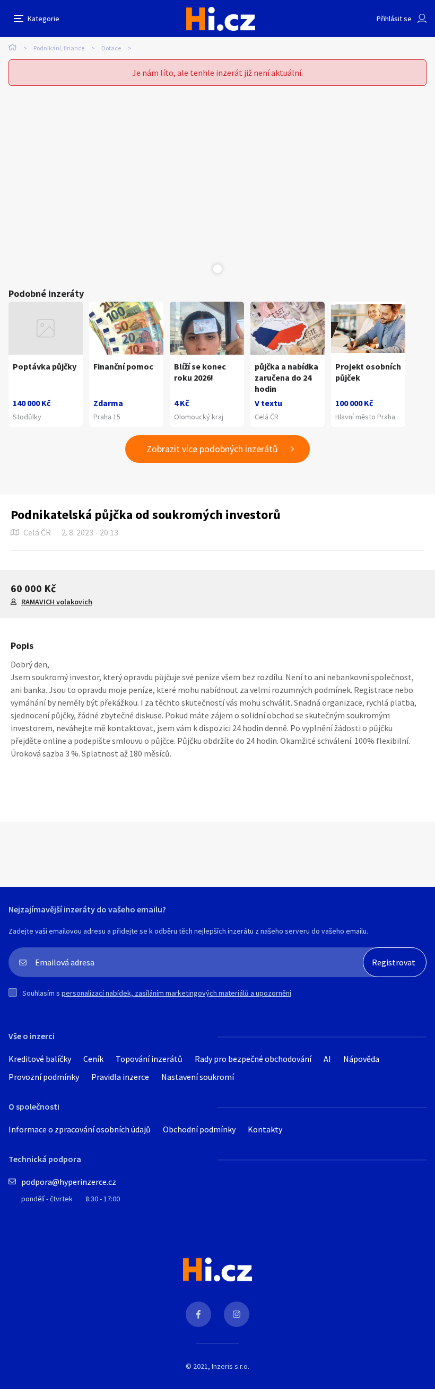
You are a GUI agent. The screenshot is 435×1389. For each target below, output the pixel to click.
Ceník (93, 1058)
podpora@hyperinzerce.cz (68, 1181)
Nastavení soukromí (197, 1076)
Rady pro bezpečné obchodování (253, 1058)
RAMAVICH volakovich (56, 601)
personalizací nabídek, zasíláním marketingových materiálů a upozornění (176, 993)
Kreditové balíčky (39, 1058)
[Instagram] (236, 1314)
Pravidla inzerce (120, 1076)
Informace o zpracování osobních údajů (79, 1129)
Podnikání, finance (58, 48)
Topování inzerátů (149, 1058)
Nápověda (361, 1058)
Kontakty (265, 1129)
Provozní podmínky (43, 1076)
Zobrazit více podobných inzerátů (212, 449)
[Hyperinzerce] (221, 19)
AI (327, 1058)
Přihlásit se (394, 18)
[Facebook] (198, 1314)
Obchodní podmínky (199, 1129)
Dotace (111, 48)
